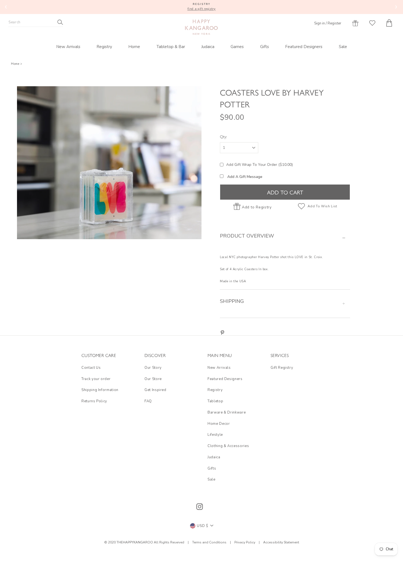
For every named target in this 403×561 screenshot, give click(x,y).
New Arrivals (68, 46)
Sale (343, 46)
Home (134, 46)
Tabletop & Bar (171, 46)
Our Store (153, 378)
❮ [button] (6, 7)
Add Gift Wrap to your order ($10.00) (259, 164)
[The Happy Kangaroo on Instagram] (199, 506)
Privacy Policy (245, 542)
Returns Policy (94, 401)
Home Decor (219, 423)
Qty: (223, 136)
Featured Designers (303, 46)
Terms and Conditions (209, 542)
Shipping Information (99, 389)
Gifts (264, 46)
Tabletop (215, 401)
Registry (104, 46)
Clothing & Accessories (228, 445)
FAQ (148, 401)
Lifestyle (215, 434)
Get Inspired (155, 389)
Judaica (207, 46)
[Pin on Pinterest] (222, 332)
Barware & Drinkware (227, 412)
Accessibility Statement (280, 542)
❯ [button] (396, 7)
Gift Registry (282, 367)
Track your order (95, 378)
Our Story (153, 367)
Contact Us (91, 367)
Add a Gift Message (244, 176)
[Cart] (389, 23)
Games (237, 46)
